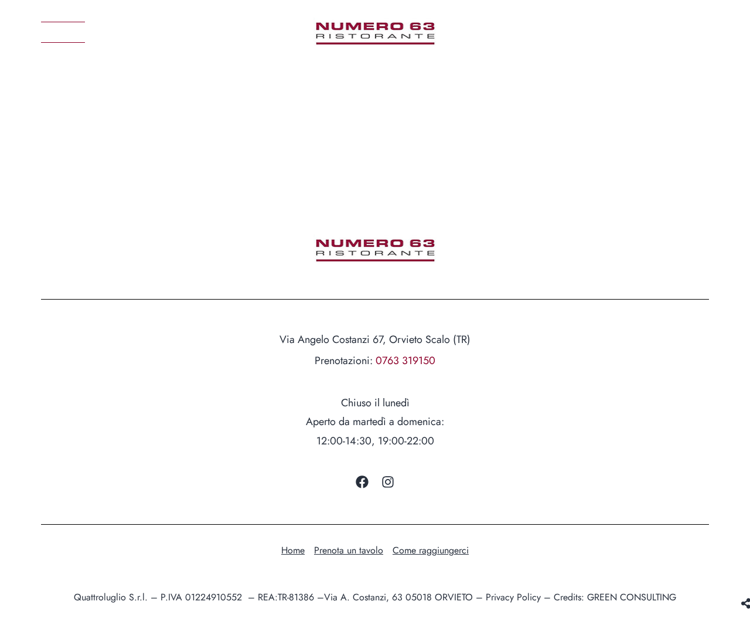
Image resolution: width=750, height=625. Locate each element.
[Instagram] (388, 482)
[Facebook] (362, 482)
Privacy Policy (513, 597)
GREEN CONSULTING (631, 597)
